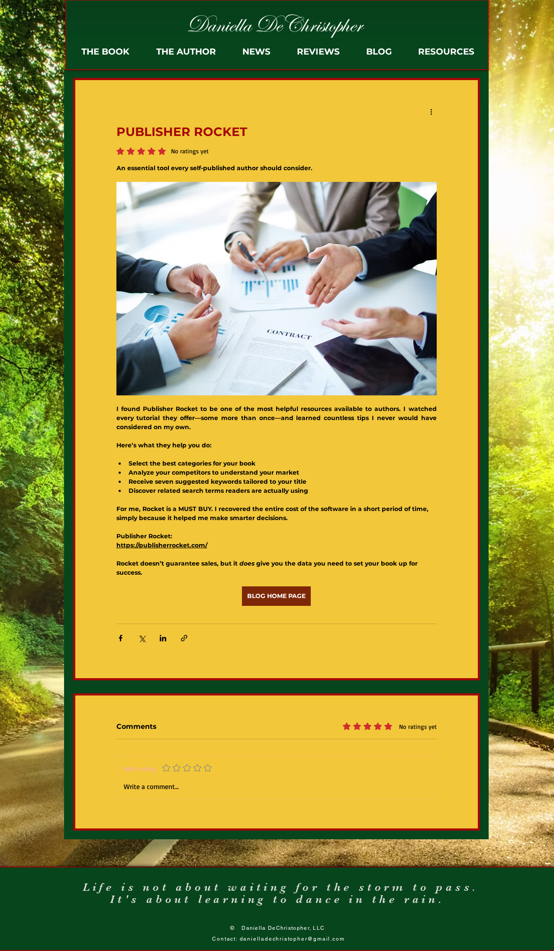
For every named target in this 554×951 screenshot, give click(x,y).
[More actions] (431, 111)
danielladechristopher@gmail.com (292, 939)
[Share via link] (184, 638)
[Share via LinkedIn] (163, 638)
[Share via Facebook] (120, 638)
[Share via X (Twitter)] (142, 638)
